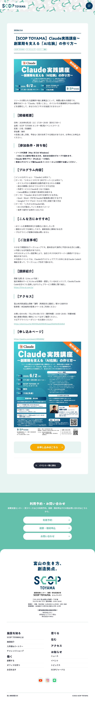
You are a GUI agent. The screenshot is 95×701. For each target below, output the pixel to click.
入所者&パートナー (15, 646)
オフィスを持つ (13, 665)
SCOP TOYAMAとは (15, 637)
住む (54, 639)
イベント (54, 661)
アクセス (56, 645)
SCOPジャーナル (58, 669)
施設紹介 (10, 642)
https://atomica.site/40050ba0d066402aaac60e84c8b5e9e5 (39, 323)
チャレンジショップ (15, 651)
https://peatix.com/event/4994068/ (29, 339)
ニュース (54, 656)
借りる (55, 633)
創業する (10, 661)
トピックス (55, 665)
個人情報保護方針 (12, 695)
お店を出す (11, 669)
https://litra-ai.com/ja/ (23, 287)
